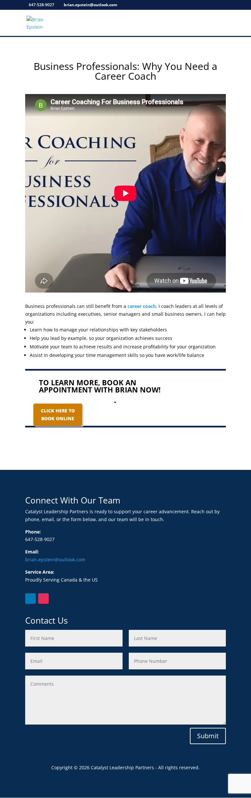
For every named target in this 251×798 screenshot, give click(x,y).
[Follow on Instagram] (43, 598)
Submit (208, 735)
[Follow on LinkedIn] (30, 598)
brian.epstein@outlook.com (55, 559)
